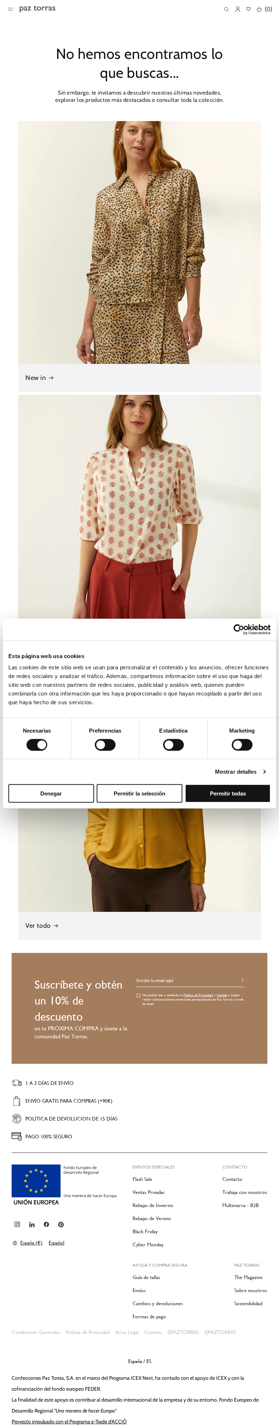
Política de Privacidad (198, 995)
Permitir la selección (139, 793)
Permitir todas (228, 793)
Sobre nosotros (250, 1290)
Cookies (222, 995)
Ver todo (38, 926)
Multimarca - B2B (240, 1205)
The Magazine (248, 1277)
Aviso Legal (126, 1332)
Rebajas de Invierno (153, 1205)
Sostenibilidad (248, 1303)
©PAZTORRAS (183, 1332)
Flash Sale (142, 1179)
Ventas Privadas (149, 1192)
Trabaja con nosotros (244, 1192)
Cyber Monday (148, 1244)
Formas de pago (149, 1316)
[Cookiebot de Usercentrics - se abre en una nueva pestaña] (239, 629)
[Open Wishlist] (248, 9)
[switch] (105, 744)
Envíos (139, 1290)
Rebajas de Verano (152, 1218)
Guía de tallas (146, 1277)
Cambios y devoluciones (158, 1303)
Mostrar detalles (236, 771)
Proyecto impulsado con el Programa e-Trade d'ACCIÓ (69, 1421)
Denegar (51, 793)
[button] (226, 9)
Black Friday (145, 1231)
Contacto (232, 1179)
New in (35, 378)
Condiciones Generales (36, 1332)
